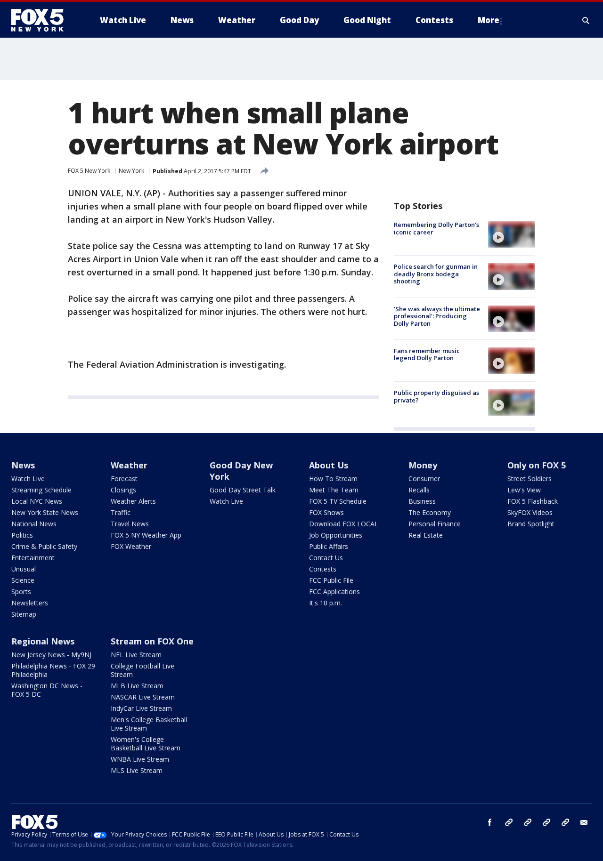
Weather (129, 465)
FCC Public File (331, 580)
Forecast (124, 478)
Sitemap (23, 614)
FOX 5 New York (89, 171)
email (584, 822)
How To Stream (333, 478)
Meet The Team (334, 489)
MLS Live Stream (137, 770)
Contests (322, 568)
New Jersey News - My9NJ (51, 654)
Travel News (130, 523)
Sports (21, 591)
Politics (22, 535)
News (23, 465)
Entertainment (33, 557)
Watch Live (28, 478)
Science (22, 580)
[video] (511, 234)
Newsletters (29, 602)
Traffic (120, 512)
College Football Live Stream (142, 670)
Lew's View (524, 489)
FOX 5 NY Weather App (146, 535)
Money (422, 465)
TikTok (527, 822)
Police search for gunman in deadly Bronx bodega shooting (436, 273)
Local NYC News (36, 501)
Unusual (23, 568)
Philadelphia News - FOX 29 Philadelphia (53, 670)
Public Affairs (328, 546)
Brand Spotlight (530, 523)
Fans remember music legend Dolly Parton (427, 354)
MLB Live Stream (137, 685)
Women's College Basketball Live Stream (145, 743)
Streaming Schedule (41, 489)
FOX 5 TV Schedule (338, 501)
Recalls (419, 489)
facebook (489, 822)
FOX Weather (131, 546)
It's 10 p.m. (325, 602)
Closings (123, 489)
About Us (328, 465)
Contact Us (326, 557)
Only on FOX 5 (536, 465)
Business (422, 501)
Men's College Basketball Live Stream (149, 723)
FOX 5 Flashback (532, 501)
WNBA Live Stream (140, 759)
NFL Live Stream (136, 654)
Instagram (508, 822)
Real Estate (425, 535)
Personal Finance (434, 523)
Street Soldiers (529, 478)
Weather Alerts (133, 501)
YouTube (546, 822)
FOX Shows (326, 512)
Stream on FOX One (152, 641)
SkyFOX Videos (530, 512)
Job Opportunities (335, 535)
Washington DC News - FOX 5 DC (46, 690)
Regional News (42, 641)
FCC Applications (334, 591)
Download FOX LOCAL (343, 523)
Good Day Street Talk (243, 489)
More (488, 20)
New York (131, 171)
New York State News (44, 512)
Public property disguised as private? (436, 396)
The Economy (429, 512)
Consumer (424, 478)
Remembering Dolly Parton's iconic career (436, 228)
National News (34, 523)
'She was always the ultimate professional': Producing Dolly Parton (437, 316)
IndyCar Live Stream (141, 708)
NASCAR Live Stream (143, 696)
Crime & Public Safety (44, 546)
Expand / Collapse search (586, 20)
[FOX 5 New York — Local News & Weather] (42, 20)
